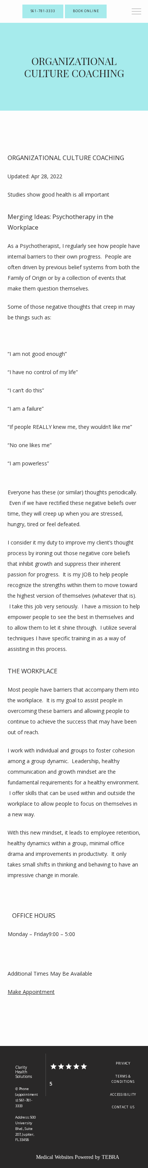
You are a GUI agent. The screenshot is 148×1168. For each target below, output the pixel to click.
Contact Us (123, 1107)
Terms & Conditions (123, 1079)
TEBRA (110, 1157)
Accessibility (123, 1094)
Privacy (123, 1063)
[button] (136, 12)
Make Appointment (31, 991)
